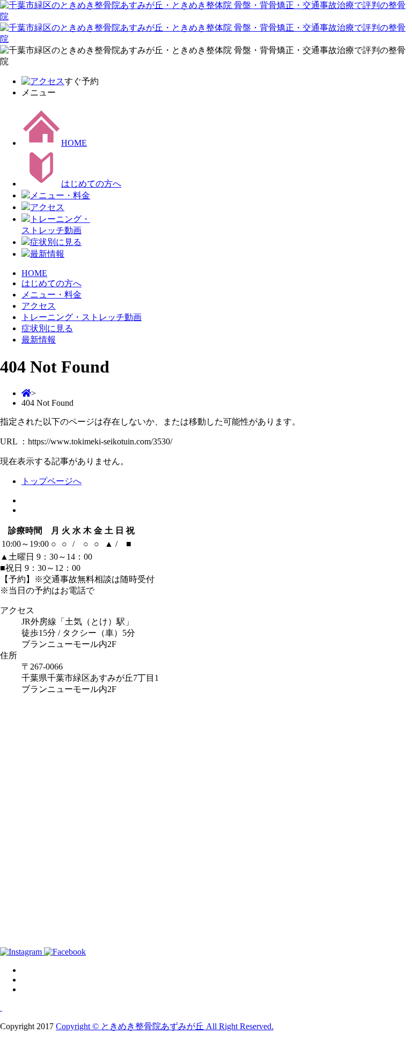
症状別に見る (56, 242)
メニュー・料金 (60, 195)
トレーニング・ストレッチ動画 (81, 317)
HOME (74, 142)
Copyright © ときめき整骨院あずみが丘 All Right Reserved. (165, 1026)
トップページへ (51, 481)
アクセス (47, 207)
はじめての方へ (91, 183)
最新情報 (47, 253)
